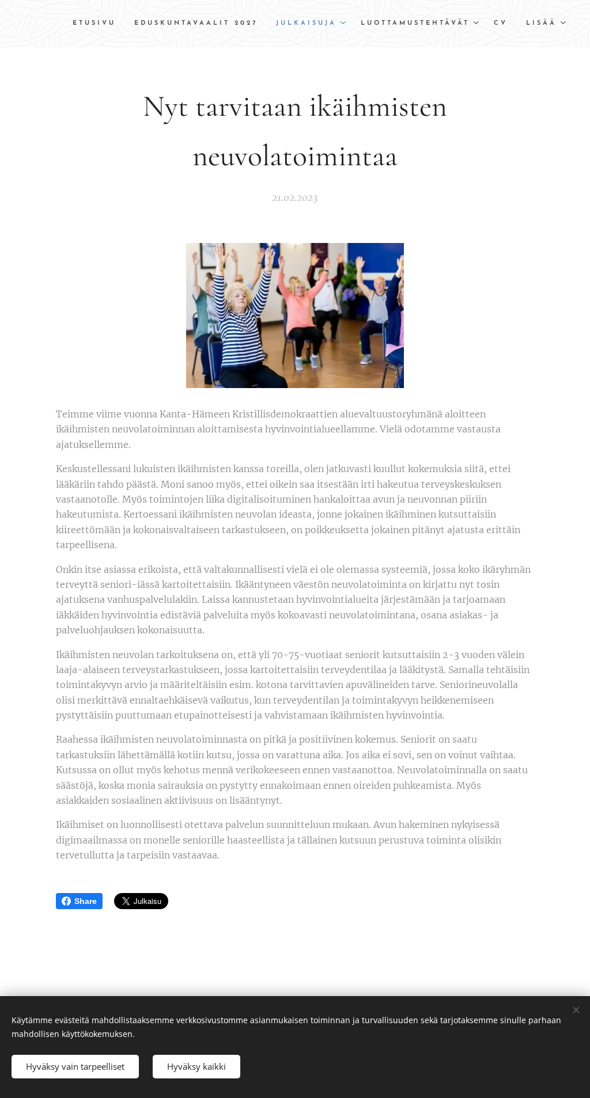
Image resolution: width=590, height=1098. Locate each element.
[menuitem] (97, 23)
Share (85, 901)
